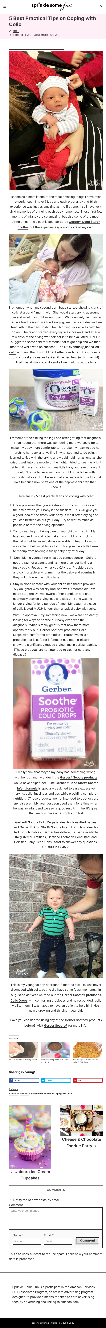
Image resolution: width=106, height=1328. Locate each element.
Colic (89, 557)
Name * (18, 1235)
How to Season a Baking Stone (23, 1059)
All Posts (13, 1093)
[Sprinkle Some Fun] (52, 7)
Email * (49, 1235)
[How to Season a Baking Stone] (23, 1050)
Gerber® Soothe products (78, 777)
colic (12, 352)
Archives (13, 1089)
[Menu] (4, 7)
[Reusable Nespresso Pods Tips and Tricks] (55, 1050)
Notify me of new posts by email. (36, 1200)
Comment (16, 1205)
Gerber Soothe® (76, 1020)
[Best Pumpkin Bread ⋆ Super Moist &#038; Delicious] (87, 1050)
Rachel (16, 31)
